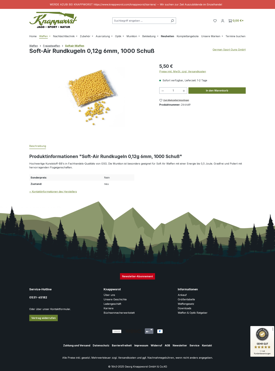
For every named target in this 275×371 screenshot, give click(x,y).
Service (194, 345)
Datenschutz (101, 345)
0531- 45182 (38, 297)
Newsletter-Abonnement (137, 276)
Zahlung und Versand (76, 345)
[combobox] (140, 20)
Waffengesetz (186, 303)
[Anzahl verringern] (162, 90)
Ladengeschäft (112, 303)
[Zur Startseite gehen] (53, 20)
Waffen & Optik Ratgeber (193, 312)
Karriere (108, 308)
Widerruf (156, 345)
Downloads (184, 308)
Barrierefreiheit (122, 345)
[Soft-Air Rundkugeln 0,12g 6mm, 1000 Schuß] (91, 97)
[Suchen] (172, 20)
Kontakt (207, 345)
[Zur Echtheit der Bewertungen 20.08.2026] (262, 356)
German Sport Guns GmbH (229, 49)
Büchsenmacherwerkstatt (119, 312)
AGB (167, 345)
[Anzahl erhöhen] (184, 90)
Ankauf (182, 295)
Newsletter (180, 345)
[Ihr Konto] (222, 20)
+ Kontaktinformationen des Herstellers (53, 191)
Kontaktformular (60, 309)
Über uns (109, 295)
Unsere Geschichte (115, 299)
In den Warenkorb (217, 90)
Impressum (141, 345)
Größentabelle (186, 299)
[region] (137, 4)
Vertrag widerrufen (43, 318)
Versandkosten (127, 357)
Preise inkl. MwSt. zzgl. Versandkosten (182, 71)
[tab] (37, 146)
